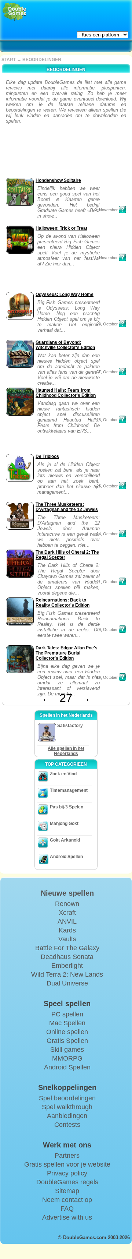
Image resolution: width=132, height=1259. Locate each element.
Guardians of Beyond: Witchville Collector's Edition (65, 345)
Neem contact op (67, 1199)
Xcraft (67, 912)
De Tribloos (47, 456)
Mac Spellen (67, 1023)
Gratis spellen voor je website (67, 1164)
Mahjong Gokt (64, 823)
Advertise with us (67, 1217)
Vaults (67, 939)
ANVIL (67, 921)
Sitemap (67, 1191)
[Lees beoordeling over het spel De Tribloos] (122, 485)
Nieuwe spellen (67, 893)
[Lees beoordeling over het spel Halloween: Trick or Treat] (122, 257)
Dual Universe (67, 983)
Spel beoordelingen (67, 1098)
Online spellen (67, 1032)
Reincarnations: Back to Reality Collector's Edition (62, 602)
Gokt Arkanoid (65, 840)
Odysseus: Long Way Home (65, 294)
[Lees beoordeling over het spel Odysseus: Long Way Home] (122, 323)
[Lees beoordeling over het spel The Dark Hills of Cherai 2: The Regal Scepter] (122, 581)
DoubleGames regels (67, 1182)
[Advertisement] (27, 153)
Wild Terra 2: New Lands (67, 974)
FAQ (67, 1208)
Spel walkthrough (67, 1107)
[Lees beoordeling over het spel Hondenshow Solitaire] (122, 209)
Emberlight (67, 965)
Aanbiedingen (67, 1115)
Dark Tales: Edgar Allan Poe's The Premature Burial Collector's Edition (67, 653)
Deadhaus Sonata (67, 956)
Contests (67, 1124)
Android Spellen (66, 856)
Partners (67, 1155)
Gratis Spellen (67, 1040)
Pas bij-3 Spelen (66, 807)
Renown (67, 903)
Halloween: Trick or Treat (61, 228)
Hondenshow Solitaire (58, 180)
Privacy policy (67, 1173)
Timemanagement (69, 790)
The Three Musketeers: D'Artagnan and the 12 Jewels (67, 507)
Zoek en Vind (63, 773)
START (8, 59)
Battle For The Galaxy (67, 948)
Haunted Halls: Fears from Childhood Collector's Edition (66, 393)
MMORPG (67, 1058)
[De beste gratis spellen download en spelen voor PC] (14, 12)
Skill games (67, 1049)
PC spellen (67, 1014)
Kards (67, 930)
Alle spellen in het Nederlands (66, 751)
